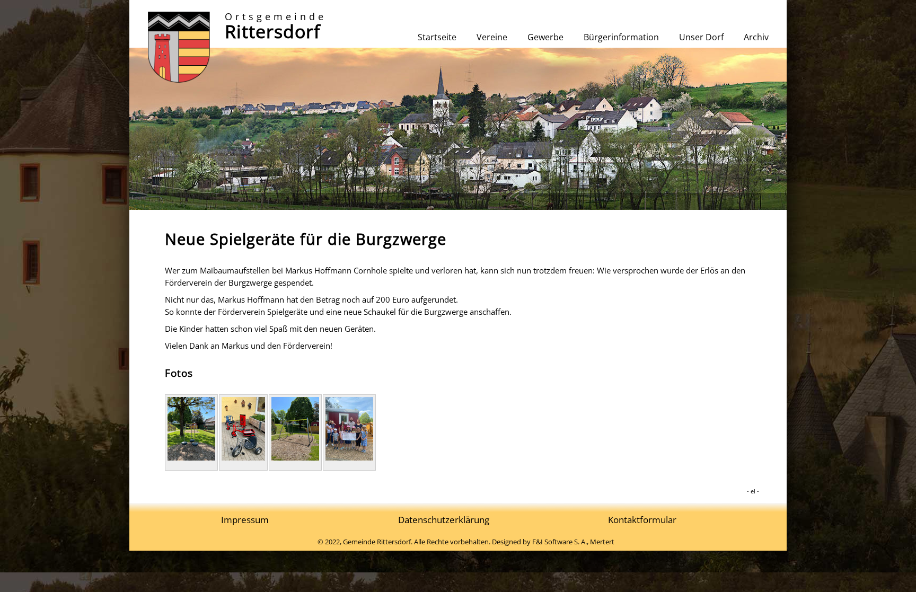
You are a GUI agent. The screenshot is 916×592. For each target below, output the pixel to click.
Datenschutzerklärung (443, 520)
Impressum (245, 520)
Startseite (437, 37)
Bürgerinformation (621, 37)
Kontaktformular (642, 520)
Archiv (756, 37)
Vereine (492, 37)
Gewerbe (545, 37)
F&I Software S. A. (559, 541)
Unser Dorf (701, 37)
